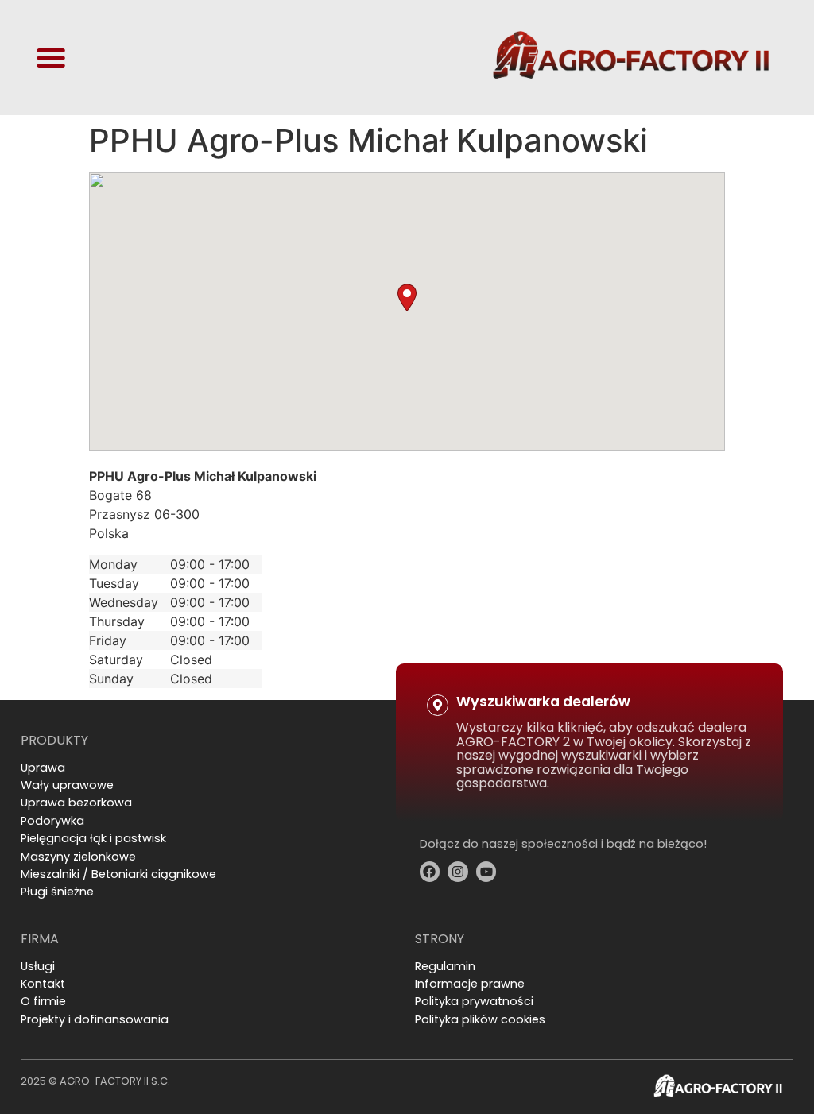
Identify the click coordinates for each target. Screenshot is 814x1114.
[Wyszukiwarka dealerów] (437, 705)
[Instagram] (458, 871)
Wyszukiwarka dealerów (543, 701)
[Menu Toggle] (51, 57)
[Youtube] (486, 871)
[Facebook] (430, 871)
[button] (407, 297)
